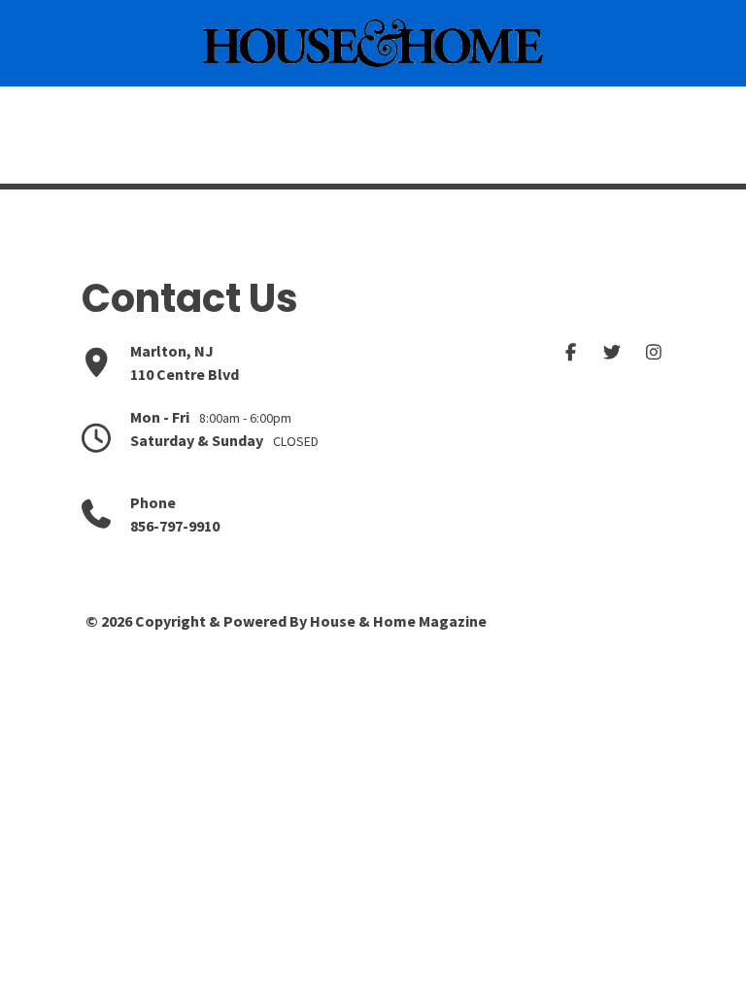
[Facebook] (571, 352)
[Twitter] (612, 352)
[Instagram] (654, 352)
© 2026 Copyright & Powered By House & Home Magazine (286, 621)
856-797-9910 (175, 525)
